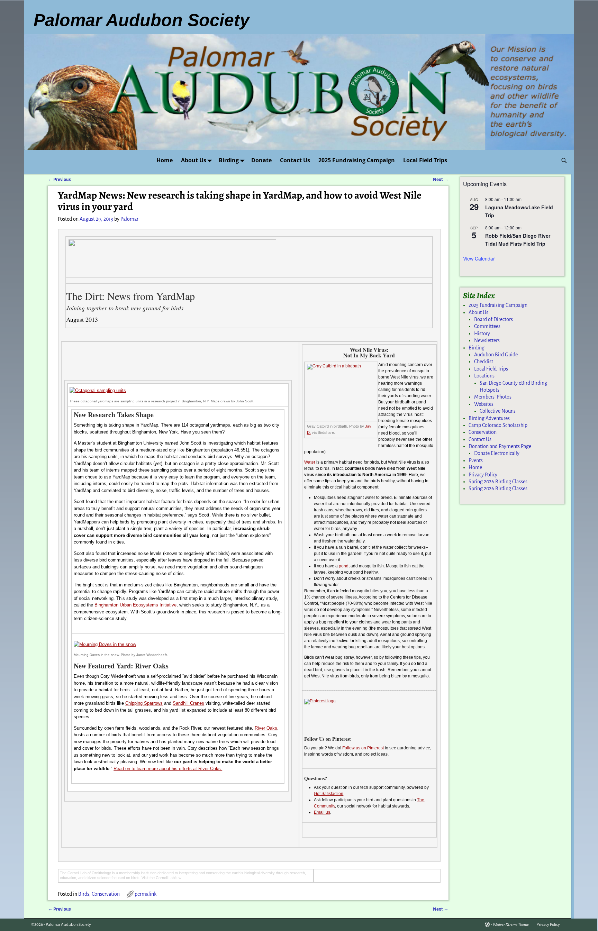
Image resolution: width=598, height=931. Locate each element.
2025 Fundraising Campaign (356, 160)
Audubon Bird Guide (496, 354)
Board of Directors (493, 319)
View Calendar (479, 258)
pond (343, 566)
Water (309, 462)
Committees (487, 326)
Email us (322, 812)
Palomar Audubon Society (68, 924)
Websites (483, 404)
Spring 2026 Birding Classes (498, 481)
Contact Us (295, 160)
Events (476, 460)
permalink (145, 894)
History (482, 333)
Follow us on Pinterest (363, 748)
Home (164, 160)
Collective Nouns (498, 411)
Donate (261, 160)
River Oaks (266, 728)
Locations (484, 375)
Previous (59, 179)
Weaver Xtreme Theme (511, 924)
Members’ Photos (492, 397)
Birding (229, 160)
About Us (193, 160)
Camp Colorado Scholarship (498, 425)
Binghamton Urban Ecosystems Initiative (135, 605)
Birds (83, 894)
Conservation (106, 894)
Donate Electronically (496, 453)
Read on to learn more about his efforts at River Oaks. (168, 768)
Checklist (483, 361)
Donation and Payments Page (500, 446)
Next (440, 179)
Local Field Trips (425, 160)
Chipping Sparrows (144, 703)
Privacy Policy (483, 474)
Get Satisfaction (328, 793)
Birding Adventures (489, 418)
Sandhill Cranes (188, 703)
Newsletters (487, 340)
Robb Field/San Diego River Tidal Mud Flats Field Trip (517, 239)
